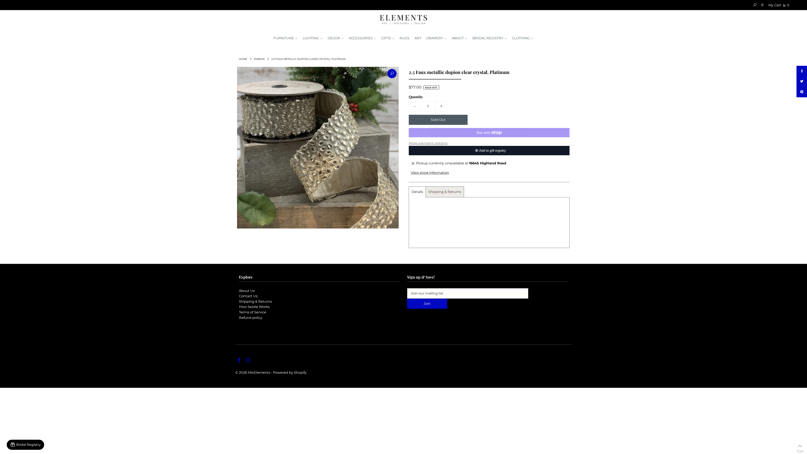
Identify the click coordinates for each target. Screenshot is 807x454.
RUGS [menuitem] (404, 38)
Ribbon (259, 59)
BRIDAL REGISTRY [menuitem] (487, 38)
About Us (247, 291)
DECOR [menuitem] (334, 38)
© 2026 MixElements (252, 373)
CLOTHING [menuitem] (521, 38)
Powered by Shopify (290, 373)
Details (417, 192)
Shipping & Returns (444, 192)
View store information (430, 173)
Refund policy (250, 318)
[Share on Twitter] (801, 81)
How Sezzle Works (254, 307)
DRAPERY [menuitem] (434, 38)
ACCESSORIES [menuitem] (361, 38)
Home (243, 59)
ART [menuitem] (417, 38)
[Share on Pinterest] (801, 92)
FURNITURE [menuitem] (283, 38)
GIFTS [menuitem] (386, 38)
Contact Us (248, 296)
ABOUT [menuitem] (458, 38)
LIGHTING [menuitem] (311, 38)
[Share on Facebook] (801, 71)
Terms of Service (252, 312)
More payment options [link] (428, 143)
